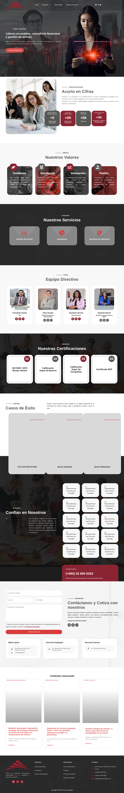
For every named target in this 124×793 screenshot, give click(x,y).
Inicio (36, 5)
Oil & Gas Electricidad (27, 467)
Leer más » (11, 745)
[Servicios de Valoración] (99, 232)
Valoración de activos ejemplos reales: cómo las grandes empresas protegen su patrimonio (61, 731)
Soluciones (45, 5)
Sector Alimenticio (102, 467)
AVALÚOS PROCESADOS (68, 113)
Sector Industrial (64, 467)
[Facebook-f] (17, 781)
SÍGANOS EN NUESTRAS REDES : (77, 621)
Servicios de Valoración (99, 239)
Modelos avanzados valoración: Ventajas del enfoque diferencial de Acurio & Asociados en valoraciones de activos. (23, 731)
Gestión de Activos (24, 239)
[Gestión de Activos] (24, 232)
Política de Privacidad (32, 627)
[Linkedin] (96, 5)
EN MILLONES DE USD (99, 113)
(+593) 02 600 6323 (79, 573)
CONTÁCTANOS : (71, 569)
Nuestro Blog (58, 5)
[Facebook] (100, 5)
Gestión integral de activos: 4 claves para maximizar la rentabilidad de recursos (98, 731)
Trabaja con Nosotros (72, 5)
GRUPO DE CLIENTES (83, 113)
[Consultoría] (62, 232)
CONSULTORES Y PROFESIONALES (52, 113)
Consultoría (62, 239)
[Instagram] (98, 5)
